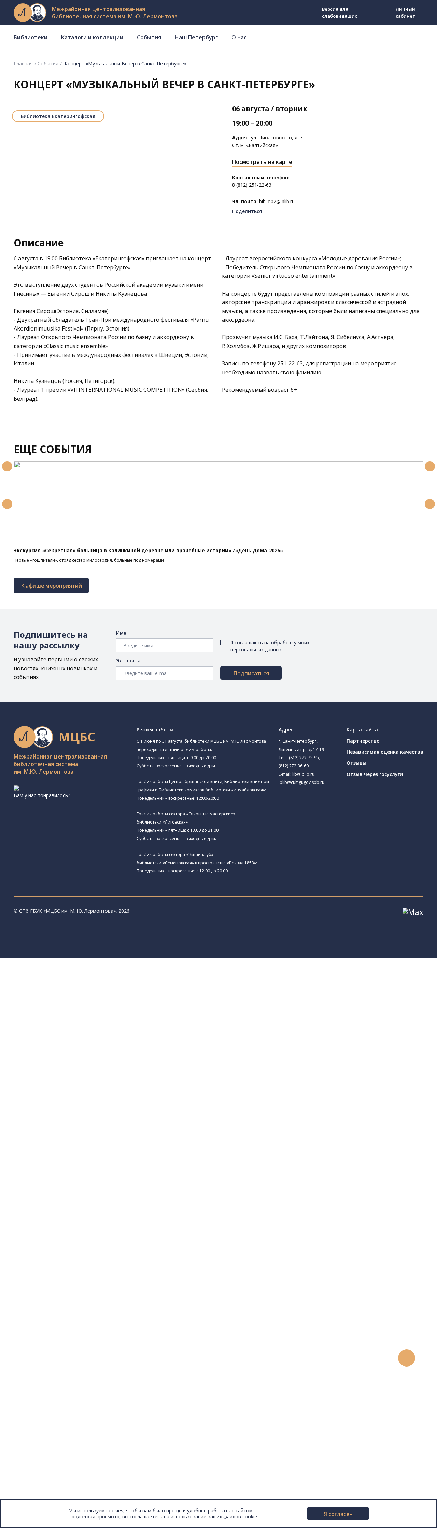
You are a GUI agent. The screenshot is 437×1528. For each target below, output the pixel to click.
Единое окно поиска (56, 1166)
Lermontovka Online (44, 1388)
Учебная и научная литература (69, 1205)
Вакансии (33, 1473)
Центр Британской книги (68, 1135)
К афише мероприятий (51, 586)
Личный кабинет (405, 12)
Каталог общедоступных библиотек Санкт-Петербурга (97, 1174)
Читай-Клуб (53, 1088)
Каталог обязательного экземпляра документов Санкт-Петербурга (112, 1182)
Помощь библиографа (59, 1304)
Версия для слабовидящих (339, 12)
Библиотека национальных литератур (84, 1119)
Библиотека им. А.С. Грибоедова (77, 1018)
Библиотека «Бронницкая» (70, 1065)
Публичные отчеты (44, 1496)
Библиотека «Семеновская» (72, 1057)
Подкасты (33, 1404)
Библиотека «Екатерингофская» (86, 992)
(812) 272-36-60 (294, 766)
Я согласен (338, 1514)
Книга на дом (48, 1320)
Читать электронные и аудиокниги (73, 1327)
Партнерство (363, 741)
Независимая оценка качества (385, 752)
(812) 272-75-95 (304, 758)
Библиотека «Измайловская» (74, 1026)
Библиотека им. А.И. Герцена (73, 1050)
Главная (23, 63)
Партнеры (33, 1480)
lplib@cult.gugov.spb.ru (301, 782)
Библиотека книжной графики (75, 1127)
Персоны (32, 1381)
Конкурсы (33, 1358)
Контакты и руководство (51, 1457)
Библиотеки (30, 37)
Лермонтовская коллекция (75, 1243)
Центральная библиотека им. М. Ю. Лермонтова (96, 977)
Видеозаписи (37, 1396)
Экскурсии (33, 1427)
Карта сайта (362, 729)
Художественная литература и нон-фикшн (82, 1197)
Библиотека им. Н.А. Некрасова (84, 1041)
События (149, 37)
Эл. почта (128, 660)
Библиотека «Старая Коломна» (76, 1034)
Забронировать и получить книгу (71, 1312)
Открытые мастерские (66, 1112)
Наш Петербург (196, 37)
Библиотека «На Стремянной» (84, 1001)
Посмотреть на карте (262, 162)
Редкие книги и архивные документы (75, 1220)
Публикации (36, 1435)
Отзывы (356, 763)
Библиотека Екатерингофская (58, 116)
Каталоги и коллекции (92, 37)
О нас (238, 37)
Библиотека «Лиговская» (78, 1010)
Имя (121, 633)
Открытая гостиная (62, 1104)
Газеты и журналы (54, 1212)
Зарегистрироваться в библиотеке (73, 1297)
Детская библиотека (64, 1073)
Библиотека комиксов (74, 1143)
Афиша (30, 1373)
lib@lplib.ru (303, 774)
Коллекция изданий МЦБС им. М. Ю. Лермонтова (101, 1250)
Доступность (37, 1465)
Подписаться (251, 673)
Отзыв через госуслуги (375, 774)
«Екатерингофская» (118, 258)
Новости (32, 1350)
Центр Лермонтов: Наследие (82, 1096)
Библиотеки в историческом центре (86, 1419)
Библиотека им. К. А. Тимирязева (78, 985)
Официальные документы (52, 1488)
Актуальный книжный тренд (65, 1335)
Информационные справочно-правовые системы (90, 1228)
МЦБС (29, 1450)
